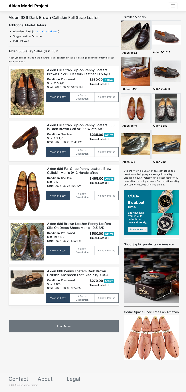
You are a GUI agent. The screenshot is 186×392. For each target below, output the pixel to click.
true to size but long (45, 31)
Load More (63, 326)
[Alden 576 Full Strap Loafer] (135, 144)
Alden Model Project (28, 5)
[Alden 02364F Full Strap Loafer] (166, 71)
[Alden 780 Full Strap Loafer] (166, 144)
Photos (111, 96)
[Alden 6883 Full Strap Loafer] (166, 107)
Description (82, 98)
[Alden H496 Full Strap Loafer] (135, 71)
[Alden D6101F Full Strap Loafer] (166, 34)
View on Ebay (58, 96)
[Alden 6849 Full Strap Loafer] (135, 107)
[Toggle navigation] (172, 6)
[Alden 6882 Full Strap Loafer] (135, 34)
